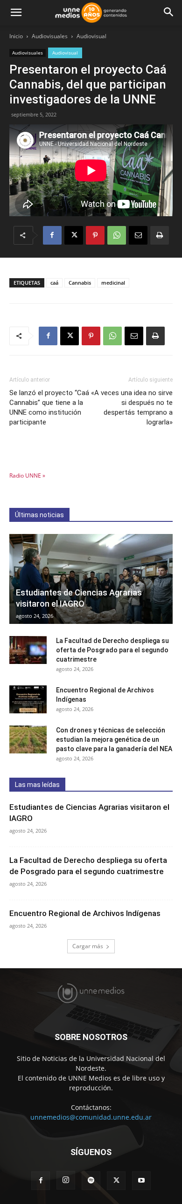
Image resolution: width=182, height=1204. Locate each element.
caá (54, 282)
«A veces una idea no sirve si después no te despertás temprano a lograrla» (132, 407)
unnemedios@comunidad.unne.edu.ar (91, 1117)
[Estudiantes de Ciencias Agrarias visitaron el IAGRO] (91, 579)
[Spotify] (91, 1180)
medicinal (113, 282)
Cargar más (87, 946)
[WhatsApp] (116, 235)
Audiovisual (91, 36)
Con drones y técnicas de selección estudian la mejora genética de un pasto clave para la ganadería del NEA (114, 739)
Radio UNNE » (27, 475)
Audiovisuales (50, 36)
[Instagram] (65, 1180)
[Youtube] (141, 1180)
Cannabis (80, 282)
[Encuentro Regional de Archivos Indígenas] (28, 699)
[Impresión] (159, 235)
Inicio (16, 36)
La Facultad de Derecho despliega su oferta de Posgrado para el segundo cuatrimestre (112, 650)
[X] (73, 235)
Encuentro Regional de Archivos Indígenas (85, 913)
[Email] (138, 235)
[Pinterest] (95, 235)
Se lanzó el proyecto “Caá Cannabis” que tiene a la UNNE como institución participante (49, 407)
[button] (16, 12)
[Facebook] (52, 235)
